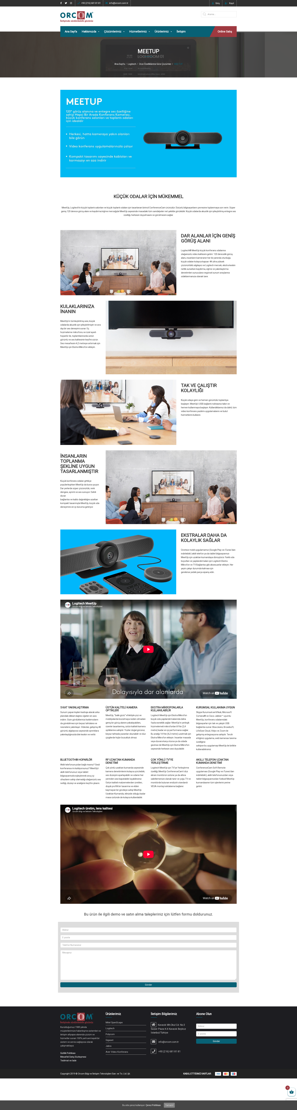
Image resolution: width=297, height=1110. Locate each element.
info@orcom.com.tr (118, 3)
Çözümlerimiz (113, 31)
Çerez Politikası (153, 1105)
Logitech (132, 64)
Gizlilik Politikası (67, 1053)
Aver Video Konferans (117, 1051)
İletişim (181, 31)
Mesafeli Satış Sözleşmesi (73, 1057)
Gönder (148, 985)
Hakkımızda (89, 31)
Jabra (108, 1046)
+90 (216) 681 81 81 (91, 3)
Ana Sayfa (71, 31)
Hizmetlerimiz (138, 31)
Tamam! (169, 1105)
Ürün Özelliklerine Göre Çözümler (155, 64)
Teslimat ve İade (68, 1060)
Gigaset (109, 1040)
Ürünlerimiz (162, 31)
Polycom (110, 1034)
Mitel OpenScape (114, 1022)
